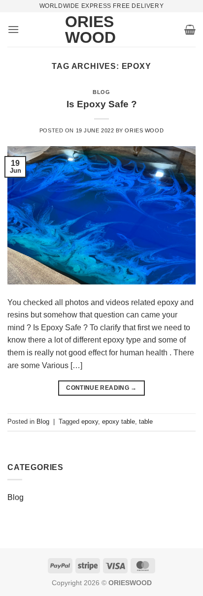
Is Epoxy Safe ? (102, 104)
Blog (101, 92)
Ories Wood (80, 29)
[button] (13, 29)
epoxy (89, 421)
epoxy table (118, 421)
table (146, 421)
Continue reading (101, 387)
